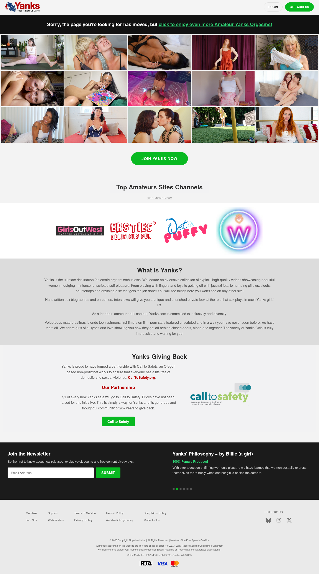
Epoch (160, 549)
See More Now (159, 198)
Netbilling (169, 549)
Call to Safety (118, 421)
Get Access (299, 7)
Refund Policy (115, 513)
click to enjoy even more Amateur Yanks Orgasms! (215, 24)
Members (32, 513)
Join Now (31, 520)
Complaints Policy (155, 513)
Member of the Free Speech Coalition (189, 540)
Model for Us (152, 520)
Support (53, 513)
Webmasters (56, 520)
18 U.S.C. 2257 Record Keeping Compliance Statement (194, 545)
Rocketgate (184, 549)
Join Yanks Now (159, 158)
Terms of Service (85, 513)
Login (273, 7)
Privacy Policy (83, 520)
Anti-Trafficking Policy (119, 520)
